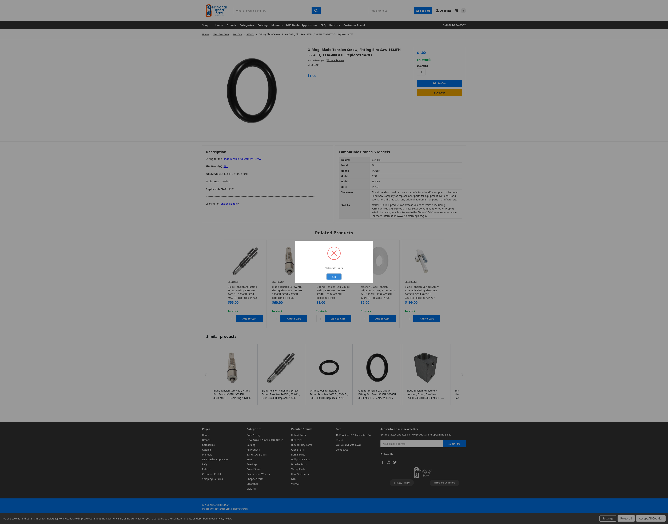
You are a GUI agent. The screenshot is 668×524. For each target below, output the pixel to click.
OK (334, 277)
